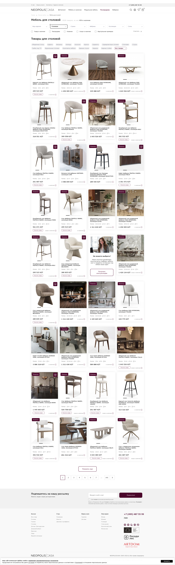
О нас (58, 514)
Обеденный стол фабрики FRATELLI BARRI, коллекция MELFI (101, 447)
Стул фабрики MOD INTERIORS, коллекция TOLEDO (129, 311)
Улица (32, 533)
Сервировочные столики (110, 44)
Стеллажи (125, 44)
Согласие (106, 502)
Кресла (86, 44)
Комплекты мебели (69, 48)
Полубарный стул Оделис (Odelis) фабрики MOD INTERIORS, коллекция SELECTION (44, 129)
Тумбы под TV (36, 48)
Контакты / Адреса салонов (54, 5)
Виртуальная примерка (105, 31)
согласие (95, 499)
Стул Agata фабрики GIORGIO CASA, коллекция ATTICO (100, 356)
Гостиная (33, 519)
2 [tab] (43, 79)
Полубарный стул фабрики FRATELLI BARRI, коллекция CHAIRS (99, 402)
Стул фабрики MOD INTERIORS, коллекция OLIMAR (100, 83)
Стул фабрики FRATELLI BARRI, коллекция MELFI (71, 401)
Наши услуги (85, 514)
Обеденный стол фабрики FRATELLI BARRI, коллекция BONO (44, 401)
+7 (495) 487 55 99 (135, 5)
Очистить (136, 31)
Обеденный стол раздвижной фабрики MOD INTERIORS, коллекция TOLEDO (99, 129)
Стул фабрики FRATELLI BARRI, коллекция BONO (71, 219)
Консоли (77, 44)
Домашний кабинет (36, 528)
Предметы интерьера (36, 535)
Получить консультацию (102, 272)
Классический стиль (106, 526)
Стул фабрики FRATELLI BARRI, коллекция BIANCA (71, 128)
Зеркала (95, 48)
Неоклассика (104, 528)
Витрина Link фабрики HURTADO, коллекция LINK (72, 173)
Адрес (126, 518)
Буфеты (50, 44)
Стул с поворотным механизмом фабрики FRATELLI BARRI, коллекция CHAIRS (129, 448)
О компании (60, 517)
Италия (103, 517)
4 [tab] (50, 79)
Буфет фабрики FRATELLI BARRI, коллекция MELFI (130, 173)
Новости (59, 519)
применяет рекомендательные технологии (43, 560)
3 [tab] (46, 79)
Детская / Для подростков (37, 526)
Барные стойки (106, 48)
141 (106, 477)
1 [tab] (39, 79)
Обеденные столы (38, 44)
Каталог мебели (42, 15)
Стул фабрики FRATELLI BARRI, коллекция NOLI (43, 173)
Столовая (33, 524)
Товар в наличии (39, 31)
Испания (103, 519)
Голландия (104, 521)
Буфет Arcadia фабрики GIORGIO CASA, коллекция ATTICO (44, 356)
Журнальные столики (52, 48)
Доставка (83, 519)
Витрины (59, 44)
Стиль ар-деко (105, 524)
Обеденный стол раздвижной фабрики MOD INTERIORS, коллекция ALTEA (99, 220)
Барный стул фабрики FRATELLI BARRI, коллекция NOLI (43, 83)
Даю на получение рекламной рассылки (102, 499)
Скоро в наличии (85, 31)
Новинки (70, 31)
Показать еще (87, 469)
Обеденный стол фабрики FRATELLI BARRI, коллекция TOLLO (130, 356)
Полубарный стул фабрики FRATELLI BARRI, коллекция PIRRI (44, 219)
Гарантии (83, 517)
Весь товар (34, 517)
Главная (33, 15)
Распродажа (56, 31)
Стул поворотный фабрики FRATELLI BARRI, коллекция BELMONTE (70, 265)
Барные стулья (84, 48)
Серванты (95, 44)
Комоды (68, 44)
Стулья (134, 44)
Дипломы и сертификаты (63, 521)
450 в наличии (84, 20)
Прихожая (33, 531)
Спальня (33, 521)
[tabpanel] (44, 66)
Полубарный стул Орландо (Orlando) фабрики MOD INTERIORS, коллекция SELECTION (101, 174)
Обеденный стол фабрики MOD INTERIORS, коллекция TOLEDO (71, 83)
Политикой (138, 502)
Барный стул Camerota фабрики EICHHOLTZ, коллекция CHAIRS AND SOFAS (129, 402)
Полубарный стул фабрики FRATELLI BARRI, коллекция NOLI (130, 128)
